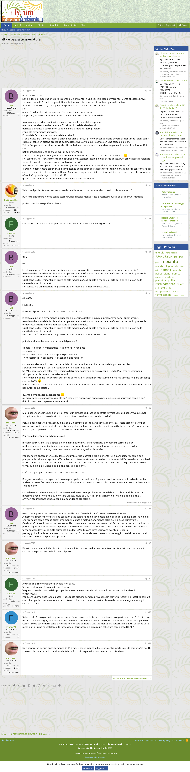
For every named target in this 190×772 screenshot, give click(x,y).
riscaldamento (165, 284)
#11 (149, 643)
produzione (160, 280)
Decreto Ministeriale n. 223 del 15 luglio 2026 (173, 106)
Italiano (11, 740)
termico (175, 291)
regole (175, 295)
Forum (6, 25)
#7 (150, 508)
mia (176, 266)
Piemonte (15, 245)
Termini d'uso (151, 740)
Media (41, 25)
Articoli (17, 25)
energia (159, 252)
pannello (177, 270)
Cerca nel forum (23, 30)
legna (169, 266)
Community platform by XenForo (95, 753)
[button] (34, 25)
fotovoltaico (163, 256)
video (182, 295)
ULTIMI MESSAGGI (165, 48)
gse (157, 262)
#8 (150, 543)
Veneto (16, 212)
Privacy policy (164, 740)
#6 (150, 408)
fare (168, 252)
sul (170, 287)
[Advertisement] (76, 65)
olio (157, 270)
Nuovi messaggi (8, 30)
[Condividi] (146, 90)
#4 (150, 252)
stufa (164, 287)
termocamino (163, 294)
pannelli (166, 270)
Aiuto (174, 740)
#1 (150, 90)
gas (175, 256)
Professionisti (70, 25)
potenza (159, 276)
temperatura (162, 291)
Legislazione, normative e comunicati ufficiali (170, 75)
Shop (83, 25)
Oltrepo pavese (13, 437)
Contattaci (139, 740)
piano (167, 273)
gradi (180, 256)
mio (181, 266)
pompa (176, 273)
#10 (149, 612)
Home (181, 740)
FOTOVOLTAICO (166, 101)
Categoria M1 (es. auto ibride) (172, 150)
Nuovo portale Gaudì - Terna (173, 80)
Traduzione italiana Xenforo (95, 757)
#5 (150, 293)
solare (180, 284)
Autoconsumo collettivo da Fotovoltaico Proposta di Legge (172, 157)
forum (174, 252)
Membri (54, 25)
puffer (171, 280)
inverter (160, 266)
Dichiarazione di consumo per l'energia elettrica (172, 54)
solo (157, 287)
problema (169, 276)
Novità (28, 25)
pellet (158, 273)
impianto (169, 261)
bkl (5, 43)
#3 (150, 218)
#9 (150, 579)
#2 (150, 185)
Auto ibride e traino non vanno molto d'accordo (171, 134)
